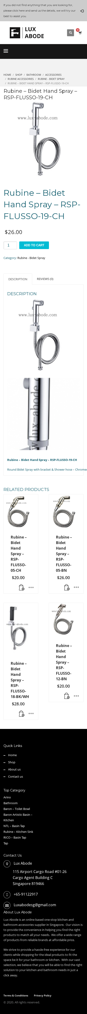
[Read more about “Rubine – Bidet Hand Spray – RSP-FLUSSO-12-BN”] (67, 696)
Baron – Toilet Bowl (16, 809)
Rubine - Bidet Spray (31, 258)
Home (12, 755)
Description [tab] (17, 279)
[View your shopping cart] (80, 33)
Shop (11, 762)
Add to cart (34, 245)
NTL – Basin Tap (14, 826)
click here (18, 10)
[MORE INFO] (31, 587)
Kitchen (8, 820)
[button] (21, 714)
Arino (7, 797)
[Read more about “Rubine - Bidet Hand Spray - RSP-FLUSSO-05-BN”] (67, 587)
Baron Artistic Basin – (17, 814)
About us (14, 769)
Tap (5, 843)
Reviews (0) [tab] (45, 279)
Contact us (15, 776)
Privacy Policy (42, 995)
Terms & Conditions (15, 995)
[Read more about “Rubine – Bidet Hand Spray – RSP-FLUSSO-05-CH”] (21, 587)
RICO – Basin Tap (14, 837)
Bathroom (10, 803)
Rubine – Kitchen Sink (18, 832)
